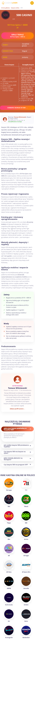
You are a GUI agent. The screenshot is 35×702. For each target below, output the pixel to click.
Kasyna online (15, 8)
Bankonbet (26, 637)
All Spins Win (26, 572)
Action (26, 539)
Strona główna (5, 8)
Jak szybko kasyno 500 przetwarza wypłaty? (16, 446)
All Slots (8, 572)
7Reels (26, 506)
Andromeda (9, 605)
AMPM (9, 588)
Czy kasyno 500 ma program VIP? (16, 465)
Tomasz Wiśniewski (20, 117)
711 (26, 490)
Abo (9, 539)
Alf (9, 555)
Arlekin (26, 605)
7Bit (9, 506)
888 (26, 523)
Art (9, 621)
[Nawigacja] (32, 3)
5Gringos (9, 490)
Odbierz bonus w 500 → (17, 108)
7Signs (9, 523)
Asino (26, 621)
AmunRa (26, 588)
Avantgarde (9, 637)
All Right (26, 555)
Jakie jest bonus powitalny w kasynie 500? (15, 429)
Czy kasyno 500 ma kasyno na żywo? (14, 452)
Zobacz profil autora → (17, 409)
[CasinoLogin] (9, 3)
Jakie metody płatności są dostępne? (13, 459)
